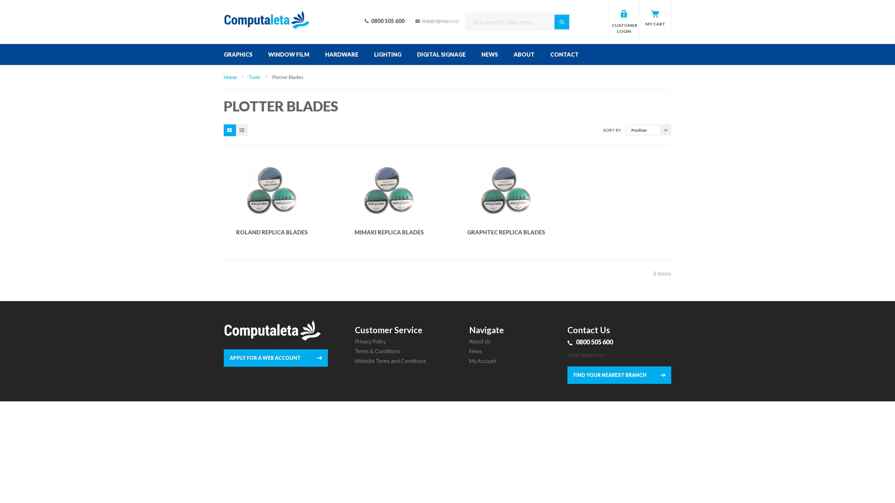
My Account (482, 361)
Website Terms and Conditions (390, 361)
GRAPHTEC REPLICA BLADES (506, 232)
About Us (480, 341)
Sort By (612, 130)
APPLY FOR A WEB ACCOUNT (265, 358)
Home (231, 77)
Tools (255, 77)
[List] (242, 130)
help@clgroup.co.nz (585, 355)
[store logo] (267, 10)
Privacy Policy (370, 341)
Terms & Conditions (377, 351)
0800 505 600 (594, 342)
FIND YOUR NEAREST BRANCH (609, 375)
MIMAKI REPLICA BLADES (389, 232)
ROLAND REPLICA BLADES (272, 232)
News (475, 351)
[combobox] (517, 22)
